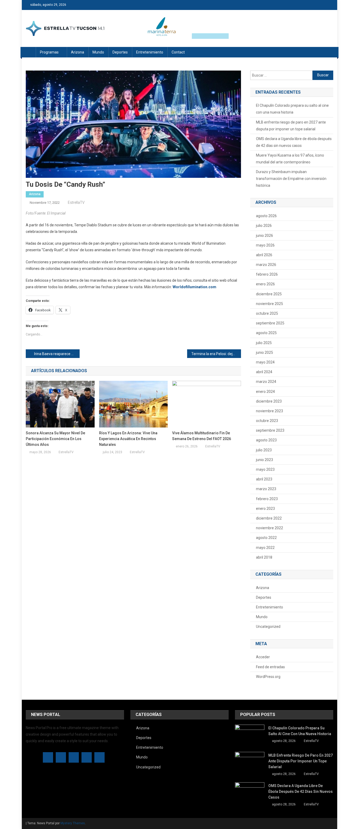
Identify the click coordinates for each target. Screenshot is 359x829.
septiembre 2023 (270, 430)
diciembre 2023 (269, 401)
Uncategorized (268, 626)
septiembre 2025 (270, 323)
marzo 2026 (266, 265)
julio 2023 (264, 450)
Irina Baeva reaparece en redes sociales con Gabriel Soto (57, 354)
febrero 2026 (267, 274)
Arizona (77, 52)
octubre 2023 (267, 421)
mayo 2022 (265, 547)
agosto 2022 (266, 538)
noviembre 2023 (269, 411)
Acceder (263, 657)
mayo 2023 (265, 469)
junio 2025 (264, 352)
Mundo (98, 52)
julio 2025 (264, 343)
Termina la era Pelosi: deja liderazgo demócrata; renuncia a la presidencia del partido (216, 354)
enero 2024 (265, 391)
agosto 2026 (266, 216)
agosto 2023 (266, 440)
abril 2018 (264, 557)
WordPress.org (268, 677)
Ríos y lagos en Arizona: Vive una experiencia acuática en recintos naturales (128, 439)
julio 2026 (264, 225)
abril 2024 (264, 372)
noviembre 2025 (269, 304)
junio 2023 (264, 460)
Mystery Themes (72, 823)
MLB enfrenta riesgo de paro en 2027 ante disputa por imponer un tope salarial (291, 125)
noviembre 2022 (269, 528)
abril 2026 (264, 255)
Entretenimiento (149, 52)
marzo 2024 (266, 381)
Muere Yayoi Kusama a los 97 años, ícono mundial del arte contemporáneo (290, 158)
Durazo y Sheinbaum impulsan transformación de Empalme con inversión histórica (291, 179)
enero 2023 (265, 508)
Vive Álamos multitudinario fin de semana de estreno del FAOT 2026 (201, 436)
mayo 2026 (265, 245)
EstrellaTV (76, 202)
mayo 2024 (265, 362)
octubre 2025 (267, 313)
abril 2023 (264, 479)
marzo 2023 (266, 489)
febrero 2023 (267, 499)
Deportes (120, 52)
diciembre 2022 (269, 518)
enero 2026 (265, 284)
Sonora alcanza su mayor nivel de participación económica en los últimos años (55, 439)
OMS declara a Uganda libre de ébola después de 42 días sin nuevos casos (294, 142)
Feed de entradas (270, 667)
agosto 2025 (266, 333)
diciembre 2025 (269, 294)
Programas (49, 52)
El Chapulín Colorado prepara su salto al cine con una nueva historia (292, 108)
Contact (178, 52)
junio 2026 (264, 235)
